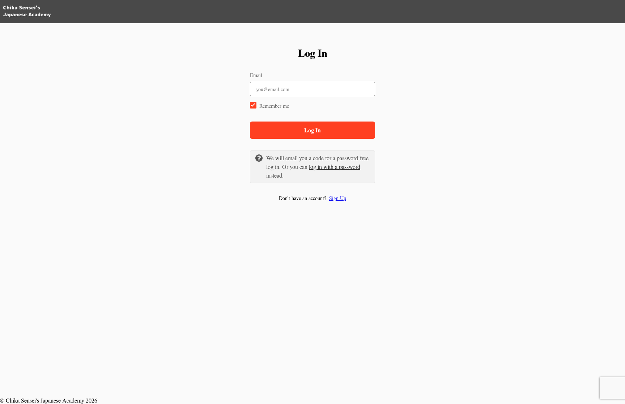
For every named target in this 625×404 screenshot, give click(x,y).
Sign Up (337, 198)
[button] (312, 198)
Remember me (274, 105)
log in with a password (334, 166)
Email (256, 75)
